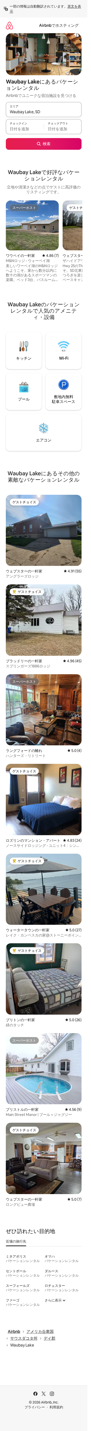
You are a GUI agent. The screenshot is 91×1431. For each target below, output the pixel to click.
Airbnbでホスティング (59, 25)
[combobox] (44, 112)
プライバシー (35, 1407)
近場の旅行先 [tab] (16, 1241)
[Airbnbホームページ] (9, 25)
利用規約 (56, 1407)
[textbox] (25, 129)
